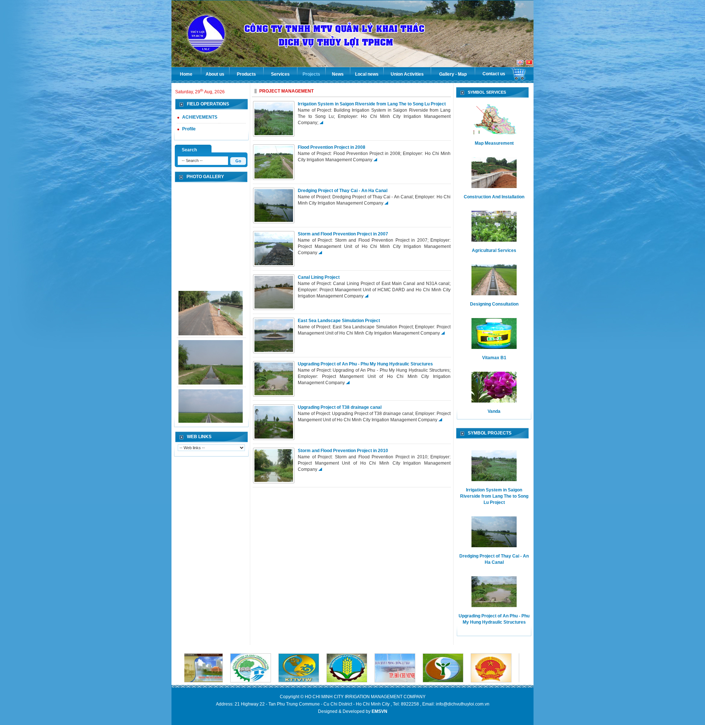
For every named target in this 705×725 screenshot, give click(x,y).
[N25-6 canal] (210, 393)
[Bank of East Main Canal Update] (210, 295)
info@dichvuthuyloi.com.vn (462, 704)
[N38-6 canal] (210, 344)
